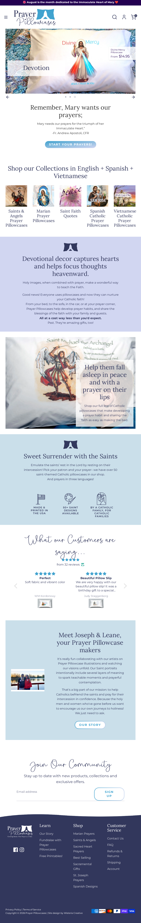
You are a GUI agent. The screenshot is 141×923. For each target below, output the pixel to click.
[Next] (133, 97)
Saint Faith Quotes (70, 213)
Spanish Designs (85, 886)
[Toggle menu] (6, 17)
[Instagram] (22, 850)
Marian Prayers (84, 833)
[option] (70, 61)
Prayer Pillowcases (36, 913)
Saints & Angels (84, 840)
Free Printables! (50, 856)
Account (113, 869)
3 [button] (75, 97)
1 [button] (65, 96)
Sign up (109, 794)
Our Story (90, 725)
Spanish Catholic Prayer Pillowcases (98, 218)
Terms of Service (32, 909)
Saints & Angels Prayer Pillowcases (16, 218)
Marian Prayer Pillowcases (44, 215)
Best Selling (82, 857)
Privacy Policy (13, 909)
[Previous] (8, 97)
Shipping (114, 862)
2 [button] (70, 96)
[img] (70, 560)
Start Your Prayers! (70, 144)
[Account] (124, 15)
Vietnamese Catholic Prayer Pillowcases (125, 218)
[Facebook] (15, 850)
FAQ (110, 845)
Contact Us (115, 838)
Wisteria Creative (73, 913)
